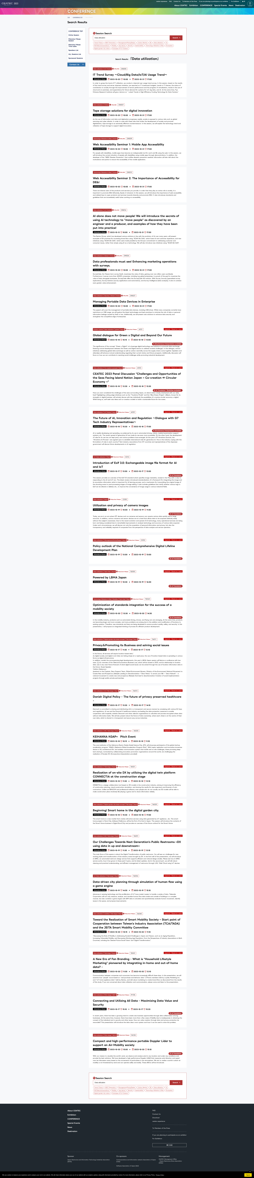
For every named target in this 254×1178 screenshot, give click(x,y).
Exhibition (193, 5)
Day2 (122, 329)
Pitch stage (107, 995)
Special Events (220, 5)
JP (244, 1)
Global (106, 256)
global (117, 329)
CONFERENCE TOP (77, 17)
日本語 (170, 1145)
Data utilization (158, 43)
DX (150, 43)
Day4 (128, 599)
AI (166, 43)
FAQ (170, 1)
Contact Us (177, 1)
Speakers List (73, 50)
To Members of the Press (189, 1)
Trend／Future (98, 43)
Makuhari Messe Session (74, 40)
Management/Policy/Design (126, 43)
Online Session (73, 35)
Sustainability (139, 46)
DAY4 (114, 1035)
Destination (240, 5)
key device (122, 46)
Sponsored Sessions (75, 58)
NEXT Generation (110, 43)
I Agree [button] (248, 1175)
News (231, 5)
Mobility (114, 46)
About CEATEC (180, 5)
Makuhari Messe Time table (74, 45)
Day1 (108, 457)
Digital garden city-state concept (114, 639)
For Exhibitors (235, 1)
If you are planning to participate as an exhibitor (213, 1)
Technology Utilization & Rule (155, 46)
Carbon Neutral (142, 43)
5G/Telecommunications (101, 46)
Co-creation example (110, 368)
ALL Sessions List (74, 54)
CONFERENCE (206, 5)
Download (155, 1118)
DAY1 (114, 995)
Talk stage (129, 639)
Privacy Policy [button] (160, 1175)
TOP (68, 17)
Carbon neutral (98, 329)
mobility (106, 914)
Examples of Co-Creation (120, 49)
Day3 (106, 499)
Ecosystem (169, 46)
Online (109, 69)
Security (130, 46)
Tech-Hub (107, 572)
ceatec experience (161, 1)
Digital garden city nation (102, 49)
